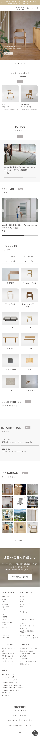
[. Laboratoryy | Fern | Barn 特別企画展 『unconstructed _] (20, 489)
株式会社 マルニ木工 (8, 674)
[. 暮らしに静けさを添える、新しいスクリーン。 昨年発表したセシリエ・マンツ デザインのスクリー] (32, 514)
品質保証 (23, 658)
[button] (15, 63)
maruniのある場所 (8, 653)
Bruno (4, 619)
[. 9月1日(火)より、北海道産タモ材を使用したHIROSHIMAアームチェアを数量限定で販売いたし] (7, 489)
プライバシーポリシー (27, 653)
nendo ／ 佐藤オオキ (27, 635)
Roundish (5, 599)
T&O (3, 609)
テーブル (23, 601)
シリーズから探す (29, 256)
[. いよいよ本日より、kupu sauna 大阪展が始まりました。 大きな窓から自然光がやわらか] (7, 527)
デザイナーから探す (11, 261)
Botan (4, 625)
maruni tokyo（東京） (10, 680)
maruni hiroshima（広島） (12, 685)
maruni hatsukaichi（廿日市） (13, 687)
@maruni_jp (20, 540)
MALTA (4, 627)
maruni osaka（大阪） (11, 682)
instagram (13, 720)
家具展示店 (5, 693)
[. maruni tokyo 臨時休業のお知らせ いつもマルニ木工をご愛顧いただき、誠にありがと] (32, 502)
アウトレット (24, 612)
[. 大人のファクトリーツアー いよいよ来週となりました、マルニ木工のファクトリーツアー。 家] (7, 514)
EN (3, 614)
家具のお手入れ (7, 658)
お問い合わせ (24, 664)
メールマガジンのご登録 (28, 661)
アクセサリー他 (25, 604)
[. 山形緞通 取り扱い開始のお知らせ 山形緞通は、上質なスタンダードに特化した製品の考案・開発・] (7, 502)
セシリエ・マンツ (26, 628)
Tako (3, 601)
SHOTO (4, 617)
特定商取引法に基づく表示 (29, 648)
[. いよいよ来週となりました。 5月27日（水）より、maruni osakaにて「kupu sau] (20, 527)
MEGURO (5, 604)
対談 (3, 651)
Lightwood (5, 607)
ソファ (22, 599)
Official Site (22, 715)
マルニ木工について (20, 577)
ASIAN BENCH (7, 622)
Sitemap (14, 715)
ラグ (21, 609)
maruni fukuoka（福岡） (11, 690)
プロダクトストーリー (9, 648)
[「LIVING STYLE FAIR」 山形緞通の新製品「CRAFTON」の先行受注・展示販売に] (32, 489)
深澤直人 (23, 623)
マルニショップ (7, 677)
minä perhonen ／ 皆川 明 (29, 638)
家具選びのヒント (7, 656)
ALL (19, 81)
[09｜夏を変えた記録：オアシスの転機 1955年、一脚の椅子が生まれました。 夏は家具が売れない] (20, 502)
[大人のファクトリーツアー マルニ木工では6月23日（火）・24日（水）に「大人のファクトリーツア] (20, 514)
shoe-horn (5, 637)
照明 (21, 607)
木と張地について (7, 661)
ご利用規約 (23, 656)
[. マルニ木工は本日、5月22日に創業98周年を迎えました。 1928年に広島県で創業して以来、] (32, 527)
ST (3, 630)
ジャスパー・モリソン (27, 626)
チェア (22, 596)
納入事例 (5, 695)
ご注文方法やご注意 (26, 651)
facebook (24, 720)
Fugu (3, 612)
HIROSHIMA (6, 596)
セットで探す (29, 261)
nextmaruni (6, 635)
